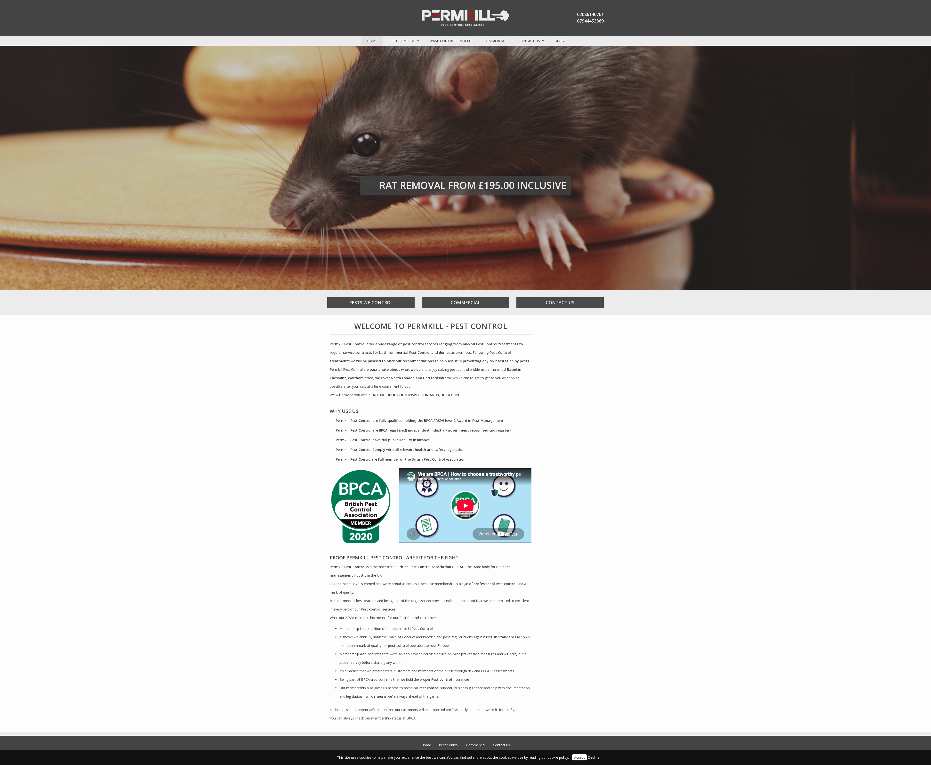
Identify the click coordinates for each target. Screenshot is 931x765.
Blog (559, 41)
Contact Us (560, 302)
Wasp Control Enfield (451, 41)
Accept (579, 757)
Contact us (529, 41)
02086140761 (590, 14)
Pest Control (402, 41)
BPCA (411, 718)
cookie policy (558, 757)
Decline (593, 757)
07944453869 (590, 21)
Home (372, 41)
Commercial (495, 41)
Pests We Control (371, 302)
